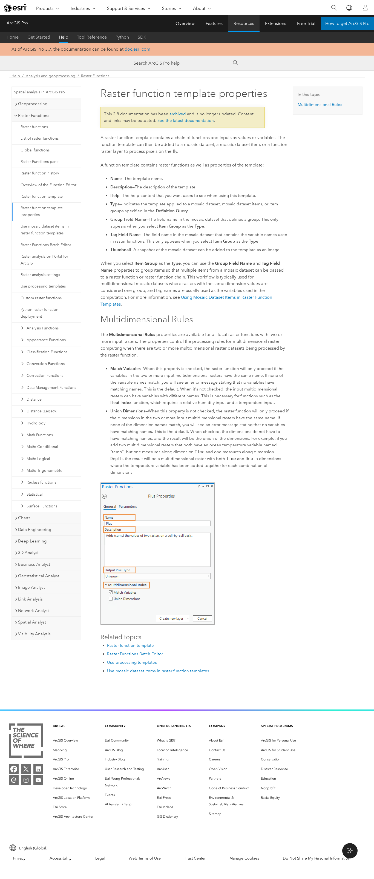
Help (63, 37)
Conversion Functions (46, 363)
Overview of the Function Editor (48, 185)
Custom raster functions (41, 298)
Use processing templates (43, 286)
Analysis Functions (43, 328)
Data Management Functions (51, 387)
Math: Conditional (42, 446)
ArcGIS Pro (17, 22)
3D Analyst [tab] (28, 552)
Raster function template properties (42, 211)
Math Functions (40, 435)
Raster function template (42, 196)
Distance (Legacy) (42, 411)
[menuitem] (74, 740)
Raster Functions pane (40, 161)
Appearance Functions (46, 340)
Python (122, 37)
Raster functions (34, 127)
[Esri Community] (14, 780)
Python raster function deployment (39, 313)
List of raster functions (40, 138)
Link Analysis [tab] (30, 599)
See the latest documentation (185, 120)
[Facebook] (14, 769)
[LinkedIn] (38, 769)
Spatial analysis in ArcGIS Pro (39, 92)
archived (177, 113)
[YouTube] (38, 780)
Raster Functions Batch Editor (46, 245)
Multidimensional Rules (320, 104)
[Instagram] (26, 780)
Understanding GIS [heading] (174, 726)
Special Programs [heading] (277, 726)
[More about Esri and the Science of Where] (26, 741)
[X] (26, 769)
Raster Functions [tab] (33, 115)
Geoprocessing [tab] (32, 103)
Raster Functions (95, 76)
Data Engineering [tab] (34, 529)
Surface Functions (42, 506)
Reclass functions (41, 482)
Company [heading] (217, 726)
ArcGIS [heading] (59, 726)
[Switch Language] (348, 7)
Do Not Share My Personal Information (316, 858)
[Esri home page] (15, 8)
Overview (185, 23)
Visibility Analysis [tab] (34, 633)
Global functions (35, 150)
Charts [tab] (24, 517)
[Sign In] (365, 7)
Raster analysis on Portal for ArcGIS (44, 260)
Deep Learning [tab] (32, 541)
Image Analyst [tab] (31, 587)
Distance (34, 399)
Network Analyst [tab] (33, 610)
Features (214, 23)
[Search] (333, 7)
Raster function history (40, 173)
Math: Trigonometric (44, 470)
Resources (244, 23)
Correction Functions (45, 375)
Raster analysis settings (40, 274)
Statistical (35, 494)
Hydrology (36, 423)
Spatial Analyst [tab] (32, 622)
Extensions (275, 23)
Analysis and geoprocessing (50, 76)
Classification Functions (47, 352)
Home (13, 37)
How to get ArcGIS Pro (347, 23)
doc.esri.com (137, 49)
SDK (142, 37)
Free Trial (306, 23)
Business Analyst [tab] (34, 564)
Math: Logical (38, 458)
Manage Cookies (244, 858)
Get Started (38, 37)
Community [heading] (115, 726)
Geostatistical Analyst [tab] (38, 575)
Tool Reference (92, 37)
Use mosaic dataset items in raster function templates (45, 229)
